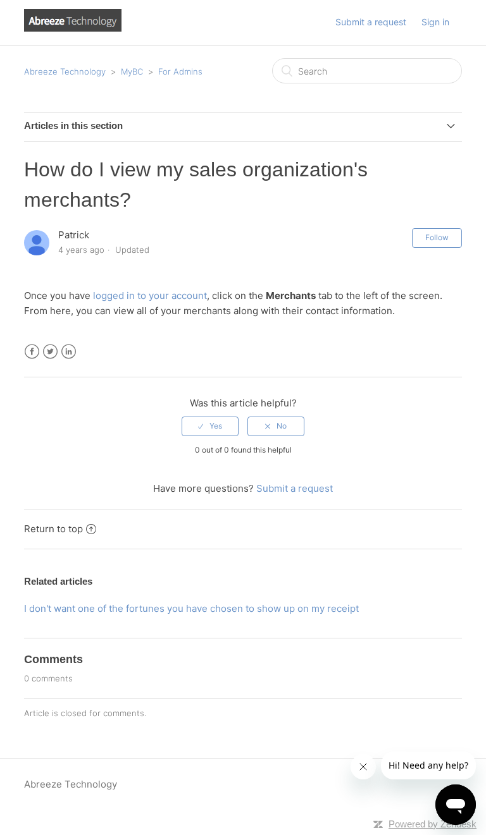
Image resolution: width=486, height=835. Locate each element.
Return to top (53, 529)
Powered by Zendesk (433, 824)
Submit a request (370, 21)
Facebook (32, 352)
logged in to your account (150, 296)
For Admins (180, 71)
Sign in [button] (435, 21)
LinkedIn (69, 352)
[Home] (73, 28)
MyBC (132, 71)
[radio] (210, 426)
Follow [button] (437, 237)
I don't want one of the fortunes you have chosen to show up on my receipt (191, 608)
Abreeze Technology (65, 71)
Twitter (50, 352)
